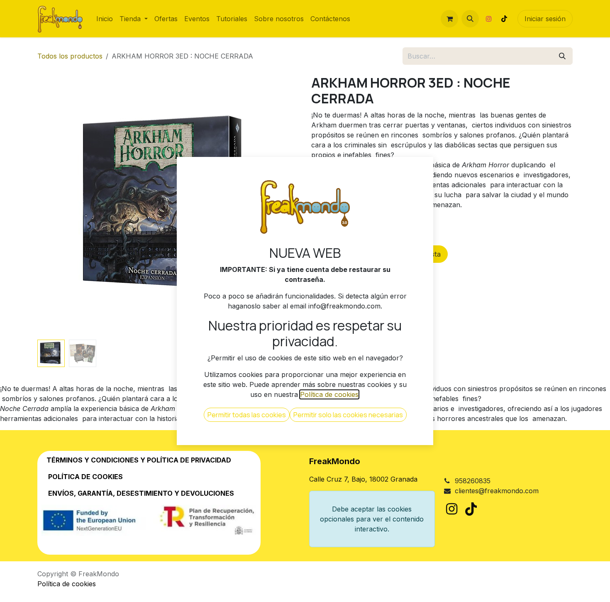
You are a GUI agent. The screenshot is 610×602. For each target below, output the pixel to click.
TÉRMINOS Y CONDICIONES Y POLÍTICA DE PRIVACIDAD (136, 460)
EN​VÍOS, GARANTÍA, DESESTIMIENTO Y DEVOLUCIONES (141, 493)
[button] (470, 18)
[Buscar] (562, 56)
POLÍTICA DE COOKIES (85, 476)
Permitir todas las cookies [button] (246, 414)
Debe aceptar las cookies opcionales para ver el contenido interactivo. (372, 519)
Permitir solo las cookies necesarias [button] (348, 414)
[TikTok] (504, 18)
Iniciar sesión (545, 19)
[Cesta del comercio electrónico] (449, 18)
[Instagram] (488, 18)
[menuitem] (104, 18)
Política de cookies (66, 584)
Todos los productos (69, 56)
